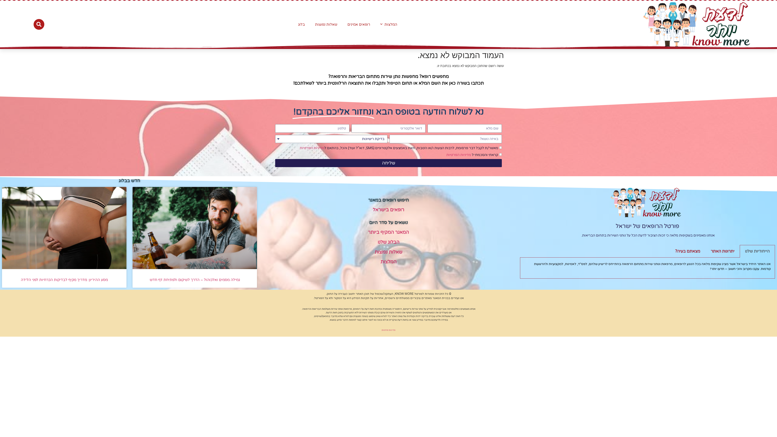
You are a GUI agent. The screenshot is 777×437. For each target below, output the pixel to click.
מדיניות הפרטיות (312, 148)
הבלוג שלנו (388, 242)
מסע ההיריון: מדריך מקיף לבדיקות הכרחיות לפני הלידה (64, 280)
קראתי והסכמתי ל (472, 155)
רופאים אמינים (358, 24)
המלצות (390, 24)
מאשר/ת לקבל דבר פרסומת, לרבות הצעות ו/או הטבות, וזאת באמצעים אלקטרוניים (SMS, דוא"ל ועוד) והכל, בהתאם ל (399, 148)
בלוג (301, 24)
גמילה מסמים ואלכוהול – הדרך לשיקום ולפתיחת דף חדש (195, 280)
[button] (39, 24)
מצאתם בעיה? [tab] (687, 251)
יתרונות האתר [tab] (723, 251)
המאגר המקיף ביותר (388, 232)
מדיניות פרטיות (388, 330)
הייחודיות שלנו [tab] (757, 251)
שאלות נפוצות (326, 24)
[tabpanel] (647, 268)
